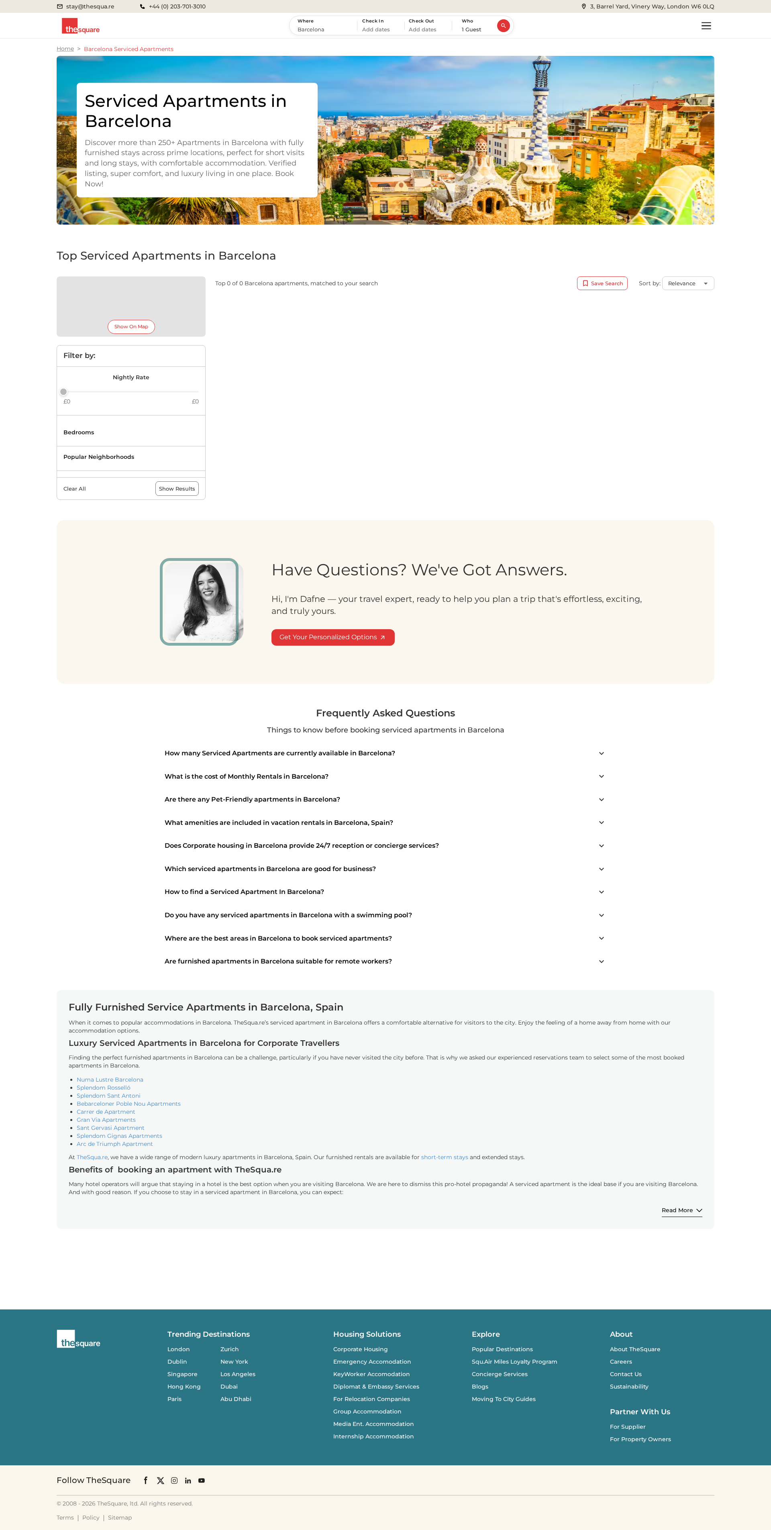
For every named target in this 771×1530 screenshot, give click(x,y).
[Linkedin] (188, 1480)
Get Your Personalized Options (328, 637)
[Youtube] (202, 1480)
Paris (174, 1399)
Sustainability (629, 1386)
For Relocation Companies (371, 1399)
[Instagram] (174, 1480)
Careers (621, 1361)
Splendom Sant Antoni (109, 1095)
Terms (65, 1517)
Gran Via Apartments (106, 1119)
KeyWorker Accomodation (371, 1374)
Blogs (480, 1386)
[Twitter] (161, 1480)
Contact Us (626, 1374)
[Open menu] (706, 26)
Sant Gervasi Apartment (111, 1127)
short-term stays (444, 1157)
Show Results (177, 488)
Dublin (177, 1361)
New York (234, 1361)
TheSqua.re (92, 1157)
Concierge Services (500, 1374)
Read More (677, 1210)
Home (65, 48)
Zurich (229, 1349)
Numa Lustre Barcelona (110, 1079)
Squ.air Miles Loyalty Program (514, 1361)
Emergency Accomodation (372, 1361)
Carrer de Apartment (106, 1111)
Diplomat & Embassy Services (376, 1386)
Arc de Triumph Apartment (115, 1144)
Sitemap (120, 1517)
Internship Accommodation (373, 1436)
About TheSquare (635, 1349)
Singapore (182, 1374)
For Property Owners (640, 1439)
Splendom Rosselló (104, 1087)
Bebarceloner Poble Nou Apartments (129, 1103)
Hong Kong (184, 1386)
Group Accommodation (367, 1411)
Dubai (229, 1386)
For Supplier (628, 1426)
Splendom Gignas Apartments (119, 1135)
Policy (91, 1517)
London (178, 1349)
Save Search (607, 283)
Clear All (74, 488)
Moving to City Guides (504, 1399)
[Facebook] (146, 1480)
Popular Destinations (502, 1349)
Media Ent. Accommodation (373, 1424)
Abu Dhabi (235, 1399)
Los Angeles (237, 1374)
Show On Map (131, 326)
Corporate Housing (360, 1349)
